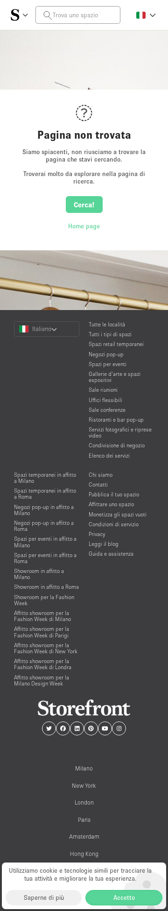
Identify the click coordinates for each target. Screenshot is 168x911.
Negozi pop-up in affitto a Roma (44, 526)
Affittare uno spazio (111, 504)
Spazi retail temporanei (116, 344)
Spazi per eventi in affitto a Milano (45, 542)
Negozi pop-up (106, 354)
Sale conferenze (107, 410)
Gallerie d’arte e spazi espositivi (114, 377)
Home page (84, 226)
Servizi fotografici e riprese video (120, 432)
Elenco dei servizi (109, 455)
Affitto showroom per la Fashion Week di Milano (42, 616)
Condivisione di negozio (117, 445)
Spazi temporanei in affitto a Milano (45, 478)
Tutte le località (107, 324)
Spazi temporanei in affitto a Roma (45, 493)
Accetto (124, 897)
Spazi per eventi (107, 364)
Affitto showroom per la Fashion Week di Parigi (41, 632)
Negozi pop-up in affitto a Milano (44, 510)
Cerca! (84, 204)
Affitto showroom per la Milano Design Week (41, 680)
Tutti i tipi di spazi (110, 334)
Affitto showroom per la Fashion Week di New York (45, 648)
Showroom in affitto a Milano (39, 574)
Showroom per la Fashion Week (44, 600)
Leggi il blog (104, 544)
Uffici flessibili (105, 400)
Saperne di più (44, 897)
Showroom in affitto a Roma (46, 587)
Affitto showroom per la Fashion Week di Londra (42, 664)
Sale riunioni (103, 390)
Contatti (98, 484)
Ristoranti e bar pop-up (116, 420)
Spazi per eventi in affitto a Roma (45, 558)
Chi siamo (100, 475)
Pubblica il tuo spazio (114, 494)
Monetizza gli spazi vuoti (118, 514)
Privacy (97, 534)
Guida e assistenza (111, 554)
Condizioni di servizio (114, 524)
